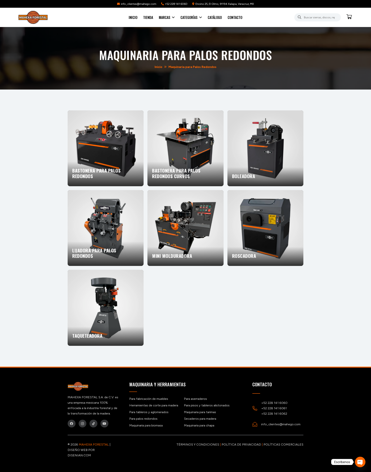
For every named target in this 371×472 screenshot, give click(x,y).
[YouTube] (104, 424)
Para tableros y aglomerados (148, 412)
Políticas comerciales (283, 444)
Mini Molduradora (172, 255)
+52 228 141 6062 (274, 413)
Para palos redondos (143, 418)
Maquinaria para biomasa (146, 425)
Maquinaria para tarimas (200, 412)
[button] (172, 17)
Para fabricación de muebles (148, 399)
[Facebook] (72, 424)
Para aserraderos (195, 399)
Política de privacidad (241, 444)
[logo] (33, 17)
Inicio (158, 67)
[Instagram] (83, 424)
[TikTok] (93, 424)
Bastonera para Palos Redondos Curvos (176, 173)
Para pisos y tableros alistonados (207, 405)
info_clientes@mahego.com (280, 424)
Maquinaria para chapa (199, 425)
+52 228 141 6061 (274, 408)
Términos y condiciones (197, 444)
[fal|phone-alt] (256, 408)
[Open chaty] (360, 462)
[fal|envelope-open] (256, 424)
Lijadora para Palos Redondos (94, 253)
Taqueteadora (88, 335)
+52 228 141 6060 (274, 403)
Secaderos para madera (200, 418)
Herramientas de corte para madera (153, 405)
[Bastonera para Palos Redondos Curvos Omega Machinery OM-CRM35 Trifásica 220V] (106, 148)
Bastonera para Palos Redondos (96, 173)
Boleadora (244, 176)
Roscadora (244, 255)
